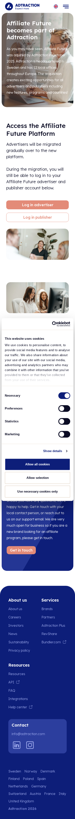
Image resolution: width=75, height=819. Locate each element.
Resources (16, 674)
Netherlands (18, 786)
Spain (41, 779)
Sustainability (18, 642)
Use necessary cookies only (37, 491)
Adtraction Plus (53, 625)
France (49, 794)
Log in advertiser (37, 204)
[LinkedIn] (17, 745)
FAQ (11, 690)
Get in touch (21, 550)
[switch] (64, 408)
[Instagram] (30, 745)
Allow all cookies (37, 464)
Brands (47, 609)
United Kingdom (21, 801)
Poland (28, 779)
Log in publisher (37, 217)
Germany (38, 786)
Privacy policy (19, 650)
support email (33, 519)
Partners (48, 617)
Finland (14, 779)
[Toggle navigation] (66, 6)
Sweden (14, 771)
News (12, 634)
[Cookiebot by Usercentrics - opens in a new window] (53, 324)
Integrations (18, 699)
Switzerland (17, 794)
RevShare (49, 634)
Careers (14, 617)
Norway (30, 771)
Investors (16, 625)
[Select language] (55, 6)
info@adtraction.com (28, 734)
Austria (35, 794)
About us (15, 609)
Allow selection (37, 477)
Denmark (47, 771)
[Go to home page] (22, 6)
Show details (52, 451)
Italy (62, 794)
